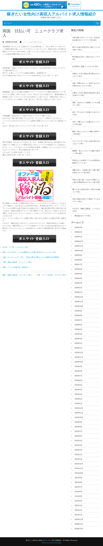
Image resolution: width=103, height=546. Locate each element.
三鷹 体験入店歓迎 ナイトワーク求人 (17, 262)
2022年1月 (78, 459)
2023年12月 (79, 352)
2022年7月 (78, 431)
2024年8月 (78, 315)
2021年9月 (78, 478)
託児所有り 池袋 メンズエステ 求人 (85, 66)
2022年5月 (78, 441)
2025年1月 (78, 292)
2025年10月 (79, 251)
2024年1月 (78, 348)
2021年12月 (79, 464)
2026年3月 (78, 227)
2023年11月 (79, 357)
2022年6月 (78, 436)
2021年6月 (78, 492)
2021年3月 (78, 505)
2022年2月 (78, 454)
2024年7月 (78, 320)
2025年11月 (79, 246)
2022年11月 (79, 413)
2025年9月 (78, 255)
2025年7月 (78, 264)
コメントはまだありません (33, 42)
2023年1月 (78, 403)
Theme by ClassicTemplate (51, 543)
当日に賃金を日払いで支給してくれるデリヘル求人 (86, 200)
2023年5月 (78, 385)
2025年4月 (78, 278)
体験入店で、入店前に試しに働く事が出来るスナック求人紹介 (86, 171)
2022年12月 (79, 408)
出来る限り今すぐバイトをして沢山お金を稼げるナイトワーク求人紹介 (86, 39)
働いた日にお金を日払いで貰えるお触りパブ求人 (86, 190)
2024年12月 (79, 297)
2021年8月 (78, 482)
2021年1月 (78, 515)
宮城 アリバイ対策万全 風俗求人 (16, 267)
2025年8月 (78, 260)
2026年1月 (78, 237)
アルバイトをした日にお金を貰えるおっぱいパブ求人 (86, 142)
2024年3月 (78, 339)
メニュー (8, 23)
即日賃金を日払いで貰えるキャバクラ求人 (86, 58)
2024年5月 (78, 329)
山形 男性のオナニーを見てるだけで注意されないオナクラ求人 (86, 84)
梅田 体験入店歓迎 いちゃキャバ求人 (17, 275)
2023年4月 (78, 390)
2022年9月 (78, 422)
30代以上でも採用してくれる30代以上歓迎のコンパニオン (86, 161)
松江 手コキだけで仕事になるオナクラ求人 (86, 113)
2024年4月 (78, 334)
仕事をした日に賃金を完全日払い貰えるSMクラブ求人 (86, 94)
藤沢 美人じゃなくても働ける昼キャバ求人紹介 (86, 133)
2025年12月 (79, 241)
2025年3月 (78, 283)
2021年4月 (78, 501)
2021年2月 (78, 510)
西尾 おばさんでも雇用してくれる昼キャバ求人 (86, 104)
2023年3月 (78, 394)
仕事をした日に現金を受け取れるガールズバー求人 (86, 75)
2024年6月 (78, 325)
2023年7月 (78, 376)
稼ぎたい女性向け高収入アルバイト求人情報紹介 (51, 14)
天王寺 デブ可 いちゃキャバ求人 (16, 247)
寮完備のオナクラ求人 (83, 216)
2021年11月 (79, 468)
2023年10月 (79, 362)
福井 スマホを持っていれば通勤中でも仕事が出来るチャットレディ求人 (29, 252)
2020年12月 (79, 519)
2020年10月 (79, 529)
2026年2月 (78, 232)
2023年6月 (78, 380)
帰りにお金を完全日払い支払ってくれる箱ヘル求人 (86, 48)
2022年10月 (79, 417)
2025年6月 (78, 269)
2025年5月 (78, 274)
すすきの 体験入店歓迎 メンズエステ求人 (86, 210)
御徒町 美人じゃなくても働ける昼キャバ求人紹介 (86, 152)
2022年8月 (78, 427)
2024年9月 (78, 311)
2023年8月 (78, 371)
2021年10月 (79, 473)
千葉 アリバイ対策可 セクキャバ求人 (51, 275)
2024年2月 (78, 343)
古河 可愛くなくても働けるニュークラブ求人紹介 (86, 123)
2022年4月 (78, 445)
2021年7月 (78, 487)
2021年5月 (78, 496)
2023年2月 (78, 399)
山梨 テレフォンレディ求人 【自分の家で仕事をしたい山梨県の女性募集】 (31, 257)
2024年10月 (79, 306)
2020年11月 (79, 524)
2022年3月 (78, 450)
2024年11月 (79, 301)
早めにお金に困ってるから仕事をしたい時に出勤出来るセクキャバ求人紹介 (86, 181)
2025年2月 (78, 288)
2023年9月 (78, 366)
